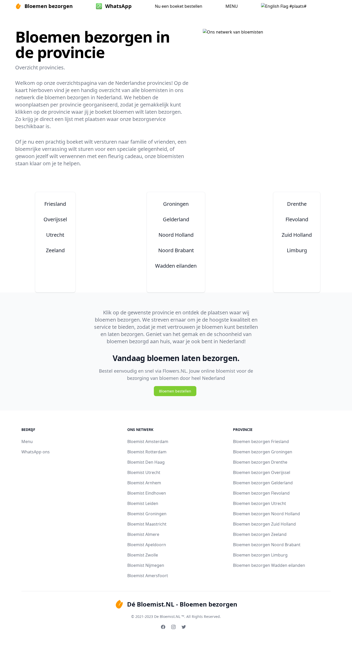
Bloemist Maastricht (146, 524)
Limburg (297, 250)
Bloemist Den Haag (146, 462)
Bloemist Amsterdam (147, 441)
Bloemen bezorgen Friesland (261, 441)
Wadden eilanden (176, 265)
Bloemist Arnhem (144, 483)
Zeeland (55, 250)
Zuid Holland (297, 234)
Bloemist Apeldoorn (146, 544)
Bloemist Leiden (142, 503)
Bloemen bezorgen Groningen (262, 452)
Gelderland (176, 219)
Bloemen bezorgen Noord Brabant (266, 544)
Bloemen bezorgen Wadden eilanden (269, 565)
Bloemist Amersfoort (147, 575)
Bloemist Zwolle (142, 555)
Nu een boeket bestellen (178, 6)
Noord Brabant (176, 250)
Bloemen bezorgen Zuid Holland (264, 524)
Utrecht (55, 234)
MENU (231, 6)
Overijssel (55, 219)
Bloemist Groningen (146, 514)
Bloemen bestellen (175, 391)
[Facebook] (163, 626)
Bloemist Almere (143, 534)
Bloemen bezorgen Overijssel (261, 472)
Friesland (55, 203)
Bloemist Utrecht (143, 472)
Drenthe (297, 203)
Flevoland (297, 219)
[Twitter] (183, 626)
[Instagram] (173, 626)
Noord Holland (176, 234)
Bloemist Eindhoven (146, 493)
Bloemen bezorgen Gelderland (263, 483)
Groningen (176, 203)
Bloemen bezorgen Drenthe (260, 462)
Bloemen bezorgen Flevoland (261, 493)
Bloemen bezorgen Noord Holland (266, 514)
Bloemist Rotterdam (146, 452)
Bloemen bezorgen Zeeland (260, 534)
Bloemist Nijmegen (145, 565)
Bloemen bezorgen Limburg (260, 555)
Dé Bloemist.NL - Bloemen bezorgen (182, 604)
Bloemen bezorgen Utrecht (259, 503)
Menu (27, 441)
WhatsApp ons (35, 452)
